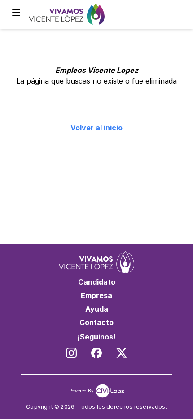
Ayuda (96, 308)
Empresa (96, 295)
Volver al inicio (96, 127)
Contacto (96, 322)
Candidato (96, 281)
